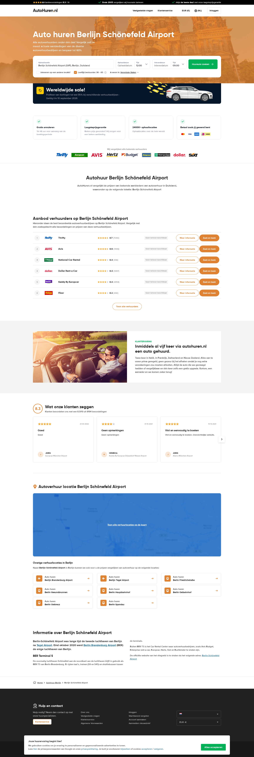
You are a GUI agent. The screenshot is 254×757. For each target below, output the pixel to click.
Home (40, 682)
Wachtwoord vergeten (139, 716)
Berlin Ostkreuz (52, 603)
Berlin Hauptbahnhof (119, 591)
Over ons (85, 712)
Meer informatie (187, 237)
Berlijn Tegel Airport (119, 579)
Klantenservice (165, 10)
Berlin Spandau (116, 603)
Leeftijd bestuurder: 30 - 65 (90, 72)
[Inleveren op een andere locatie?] (37, 72)
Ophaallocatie (44, 62)
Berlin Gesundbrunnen (56, 591)
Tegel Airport (44, 645)
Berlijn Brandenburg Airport (58, 579)
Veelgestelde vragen (143, 10)
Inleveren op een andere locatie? (55, 72)
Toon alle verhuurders (127, 306)
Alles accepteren (213, 747)
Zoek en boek (209, 237)
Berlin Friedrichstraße (184, 579)
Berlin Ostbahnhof (182, 591)
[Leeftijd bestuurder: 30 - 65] (75, 72)
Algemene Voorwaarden (92, 723)
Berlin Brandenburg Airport (99, 645)
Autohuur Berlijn (53, 682)
